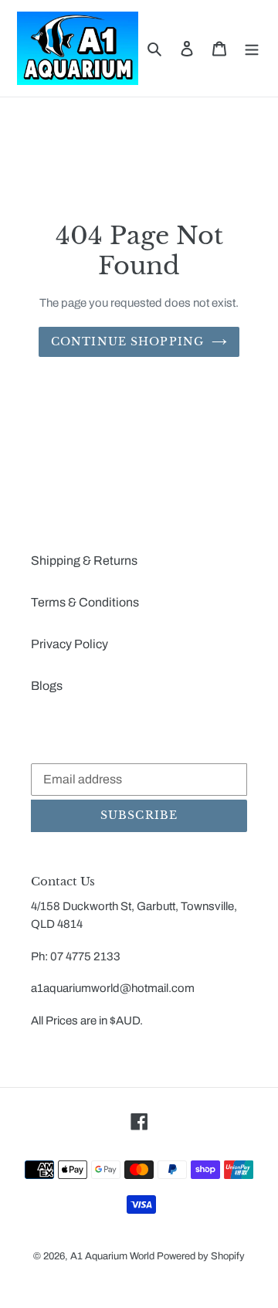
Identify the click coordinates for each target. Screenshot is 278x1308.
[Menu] (252, 49)
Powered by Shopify (201, 1256)
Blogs (47, 685)
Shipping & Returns (84, 560)
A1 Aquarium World (112, 1256)
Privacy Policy (69, 644)
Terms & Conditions (85, 602)
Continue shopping (127, 341)
